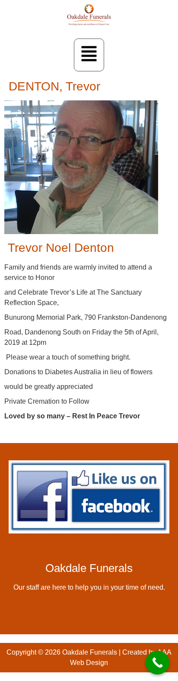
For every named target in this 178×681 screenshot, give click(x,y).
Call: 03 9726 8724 (89, 611)
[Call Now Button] (157, 663)
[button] (89, 55)
